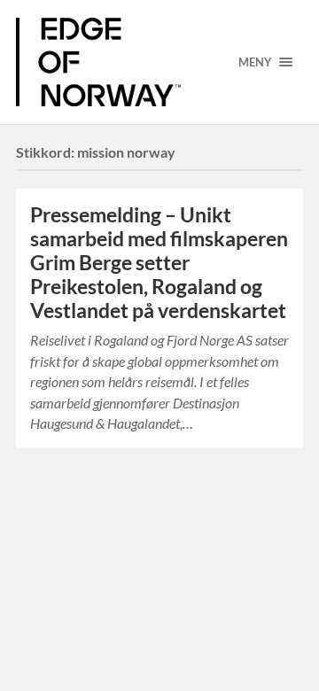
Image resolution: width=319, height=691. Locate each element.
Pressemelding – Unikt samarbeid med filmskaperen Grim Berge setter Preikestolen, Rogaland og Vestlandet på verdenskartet (159, 262)
